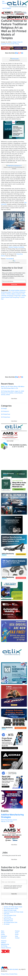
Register (9, 8)
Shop (16, 936)
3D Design (4, 408)
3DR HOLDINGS (14, 969)
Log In (4, 8)
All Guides (6, 924)
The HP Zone (7, 917)
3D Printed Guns (5, 417)
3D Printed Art (9, 44)
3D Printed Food (5, 414)
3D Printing (16, 44)
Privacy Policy (5, 974)
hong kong (17, 295)
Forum (16, 934)
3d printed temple (6, 292)
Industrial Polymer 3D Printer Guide (13, 912)
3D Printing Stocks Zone (10, 922)
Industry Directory (6, 947)
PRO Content (17, 11)
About (2, 932)
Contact (17, 938)
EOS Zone (6, 913)
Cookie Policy (13, 974)
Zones (16, 932)
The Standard (9, 258)
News (2, 931)
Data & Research (7, 11)
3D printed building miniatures (17, 290)
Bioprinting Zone (8, 919)
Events (3, 934)
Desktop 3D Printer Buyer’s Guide (13, 906)
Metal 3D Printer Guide (10, 910)
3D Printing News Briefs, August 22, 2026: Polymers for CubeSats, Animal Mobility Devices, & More (12, 392)
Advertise (5, 14)
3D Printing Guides (11, 903)
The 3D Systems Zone (10, 915)
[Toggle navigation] (4, 18)
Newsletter (4, 936)
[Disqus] (14, 318)
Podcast (17, 931)
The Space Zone (8, 920)
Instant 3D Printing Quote (17, 14)
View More (14, 398)
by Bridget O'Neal (16, 42)
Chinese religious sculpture (13, 294)
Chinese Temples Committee (16, 247)
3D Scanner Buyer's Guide (11, 908)
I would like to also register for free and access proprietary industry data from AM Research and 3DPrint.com (13, 887)
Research (3, 938)
